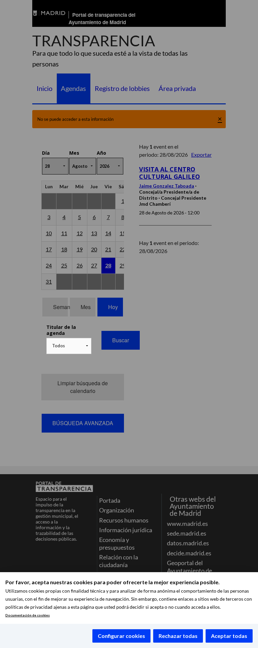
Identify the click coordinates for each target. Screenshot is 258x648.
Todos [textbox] (58, 345)
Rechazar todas (178, 636)
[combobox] (68, 346)
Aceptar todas (229, 636)
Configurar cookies (121, 636)
